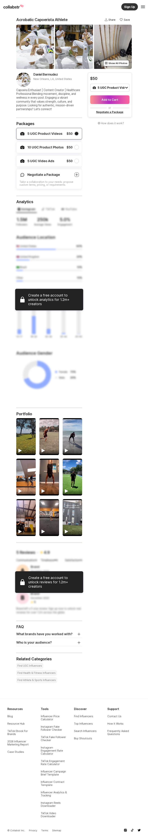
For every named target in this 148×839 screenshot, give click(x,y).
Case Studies (15, 751)
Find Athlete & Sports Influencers (37, 680)
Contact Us (114, 716)
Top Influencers (83, 723)
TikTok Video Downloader (48, 815)
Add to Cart (109, 99)
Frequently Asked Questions (118, 732)
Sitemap (56, 830)
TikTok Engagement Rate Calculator (53, 762)
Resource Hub (16, 723)
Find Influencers (83, 716)
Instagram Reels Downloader (51, 804)
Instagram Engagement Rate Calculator (52, 750)
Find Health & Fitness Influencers (37, 672)
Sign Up (129, 7)
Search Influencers (85, 730)
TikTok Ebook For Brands (17, 732)
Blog (10, 716)
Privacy (33, 830)
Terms (44, 830)
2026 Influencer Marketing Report (18, 743)
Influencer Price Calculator (50, 718)
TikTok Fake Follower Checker (53, 739)
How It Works (115, 723)
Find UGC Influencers (30, 665)
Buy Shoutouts (83, 738)
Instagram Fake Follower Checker (51, 728)
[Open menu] (143, 7)
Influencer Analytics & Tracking (54, 794)
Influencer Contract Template (52, 783)
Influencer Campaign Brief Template (53, 773)
